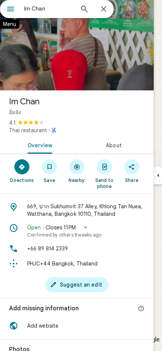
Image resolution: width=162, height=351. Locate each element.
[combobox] (49, 8)
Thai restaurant (28, 130)
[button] (77, 231)
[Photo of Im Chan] (77, 45)
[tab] (38, 145)
